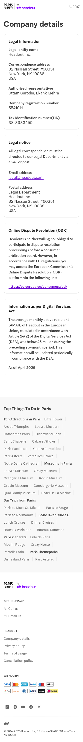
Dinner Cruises (42, 522)
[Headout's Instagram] (15, 707)
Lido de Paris (40, 537)
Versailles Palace (40, 456)
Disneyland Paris (48, 433)
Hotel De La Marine (56, 492)
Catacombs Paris (17, 433)
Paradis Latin (14, 551)
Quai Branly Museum (20, 492)
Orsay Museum (45, 470)
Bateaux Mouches (50, 529)
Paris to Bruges (57, 507)
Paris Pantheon (15, 448)
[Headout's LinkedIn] (7, 707)
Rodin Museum (50, 478)
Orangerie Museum (18, 478)
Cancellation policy (18, 660)
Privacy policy (14, 645)
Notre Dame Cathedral (21, 463)
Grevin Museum (16, 485)
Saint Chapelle (15, 441)
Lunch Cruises (14, 522)
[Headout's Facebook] (31, 707)
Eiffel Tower (53, 419)
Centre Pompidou (47, 448)
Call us (13, 608)
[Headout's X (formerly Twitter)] (39, 707)
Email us (14, 615)
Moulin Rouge (14, 544)
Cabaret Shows (44, 441)
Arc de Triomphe (16, 426)
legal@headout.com (26, 177)
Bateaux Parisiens (17, 529)
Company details (17, 638)
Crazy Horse (40, 544)
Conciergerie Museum (51, 485)
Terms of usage (15, 653)
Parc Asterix (13, 456)
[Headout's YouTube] (23, 707)
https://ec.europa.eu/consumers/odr (38, 286)
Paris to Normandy (18, 515)
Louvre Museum (47, 426)
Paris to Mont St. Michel (22, 507)
